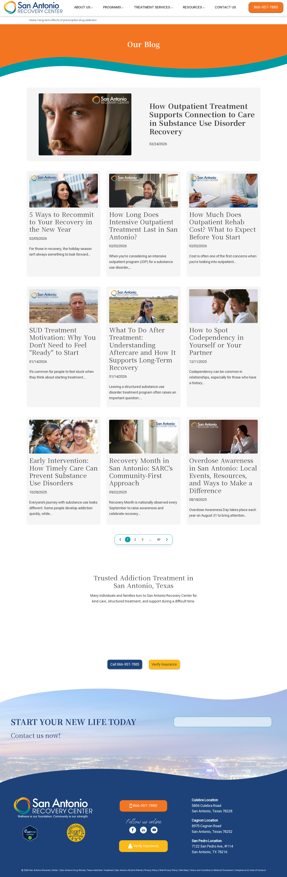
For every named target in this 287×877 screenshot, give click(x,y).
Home (33, 20)
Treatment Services (152, 7)
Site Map (183, 870)
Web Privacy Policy (168, 870)
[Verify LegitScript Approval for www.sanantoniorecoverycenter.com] (30, 840)
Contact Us (225, 7)
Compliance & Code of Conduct (250, 870)
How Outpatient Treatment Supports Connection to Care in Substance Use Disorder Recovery (202, 118)
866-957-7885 (266, 7)
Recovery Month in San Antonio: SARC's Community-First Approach (141, 471)
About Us (82, 7)
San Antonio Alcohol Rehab (129, 870)
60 (158, 539)
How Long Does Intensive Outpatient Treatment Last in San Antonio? (143, 225)
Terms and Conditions (201, 870)
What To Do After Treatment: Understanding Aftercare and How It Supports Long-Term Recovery (142, 348)
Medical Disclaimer (223, 870)
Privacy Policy (151, 870)
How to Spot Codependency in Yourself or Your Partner (216, 341)
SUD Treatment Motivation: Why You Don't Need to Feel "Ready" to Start (62, 341)
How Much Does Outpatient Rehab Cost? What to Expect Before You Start (222, 225)
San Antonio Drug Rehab (72, 870)
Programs (112, 7)
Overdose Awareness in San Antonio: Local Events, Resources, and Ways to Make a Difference (223, 475)
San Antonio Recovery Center (43, 870)
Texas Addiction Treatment (100, 870)
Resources (192, 7)
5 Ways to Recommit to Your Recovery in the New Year (61, 222)
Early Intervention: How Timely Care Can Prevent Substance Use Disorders (63, 471)
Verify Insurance (146, 846)
